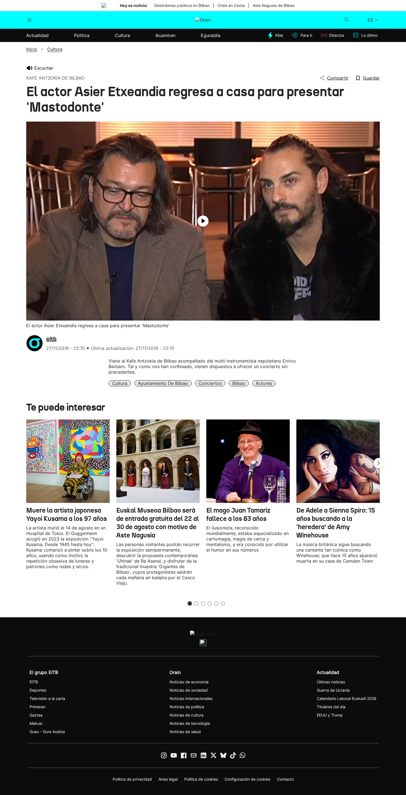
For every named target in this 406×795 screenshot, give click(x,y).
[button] (378, 463)
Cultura (119, 383)
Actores (264, 383)
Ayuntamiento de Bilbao (163, 383)
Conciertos (210, 383)
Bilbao (238, 383)
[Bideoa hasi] (203, 221)
